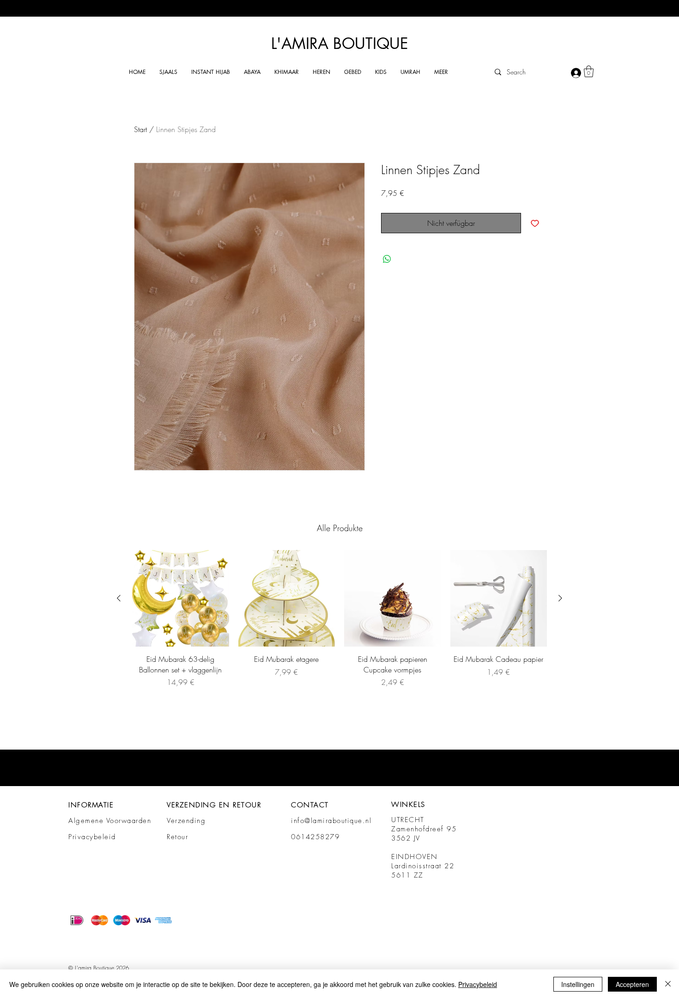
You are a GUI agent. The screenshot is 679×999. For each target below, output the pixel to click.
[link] (589, 71)
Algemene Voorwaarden (109, 820)
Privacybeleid (92, 837)
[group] (339, 619)
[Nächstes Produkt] (560, 598)
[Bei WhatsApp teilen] (387, 259)
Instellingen (577, 984)
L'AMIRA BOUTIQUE (339, 44)
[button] (168, 72)
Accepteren (632, 984)
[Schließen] (667, 984)
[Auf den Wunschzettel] (535, 223)
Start (140, 129)
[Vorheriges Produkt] (118, 598)
